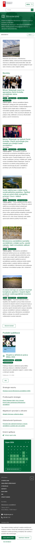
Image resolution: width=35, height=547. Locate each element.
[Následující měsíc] (28, 442)
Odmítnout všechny (24, 537)
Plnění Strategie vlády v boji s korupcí (13, 400)
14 (20, 455)
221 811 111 (6, 517)
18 (11, 458)
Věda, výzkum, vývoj (22, 98)
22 (23, 458)
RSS (2, 494)
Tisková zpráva (12, 98)
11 (11, 455)
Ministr (5, 98)
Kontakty (4, 488)
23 (26, 458)
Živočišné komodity (7, 362)
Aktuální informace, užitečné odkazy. (13, 414)
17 (8, 458)
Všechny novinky (9, 325)
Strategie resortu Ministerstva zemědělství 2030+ (17, 391)
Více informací (7, 541)
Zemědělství (18, 360)
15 (23, 455)
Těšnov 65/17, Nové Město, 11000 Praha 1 (9, 508)
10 (8, 455)
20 (17, 458)
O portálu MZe (5, 480)
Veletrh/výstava (7, 100)
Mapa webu (4, 491)
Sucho (4, 200)
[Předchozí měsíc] (25, 442)
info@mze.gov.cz (8, 514)
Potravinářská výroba (8, 360)
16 (26, 455)
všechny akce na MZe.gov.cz (13, 469)
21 (20, 458)
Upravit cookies (5, 497)
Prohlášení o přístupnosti (8, 483)
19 (14, 458)
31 (8, 465)
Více (6, 380)
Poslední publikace (11, 333)
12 (14, 455)
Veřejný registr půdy (10, 435)
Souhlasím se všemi (8, 537)
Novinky (6, 73)
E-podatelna (4, 486)
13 (17, 455)
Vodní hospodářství (22, 200)
